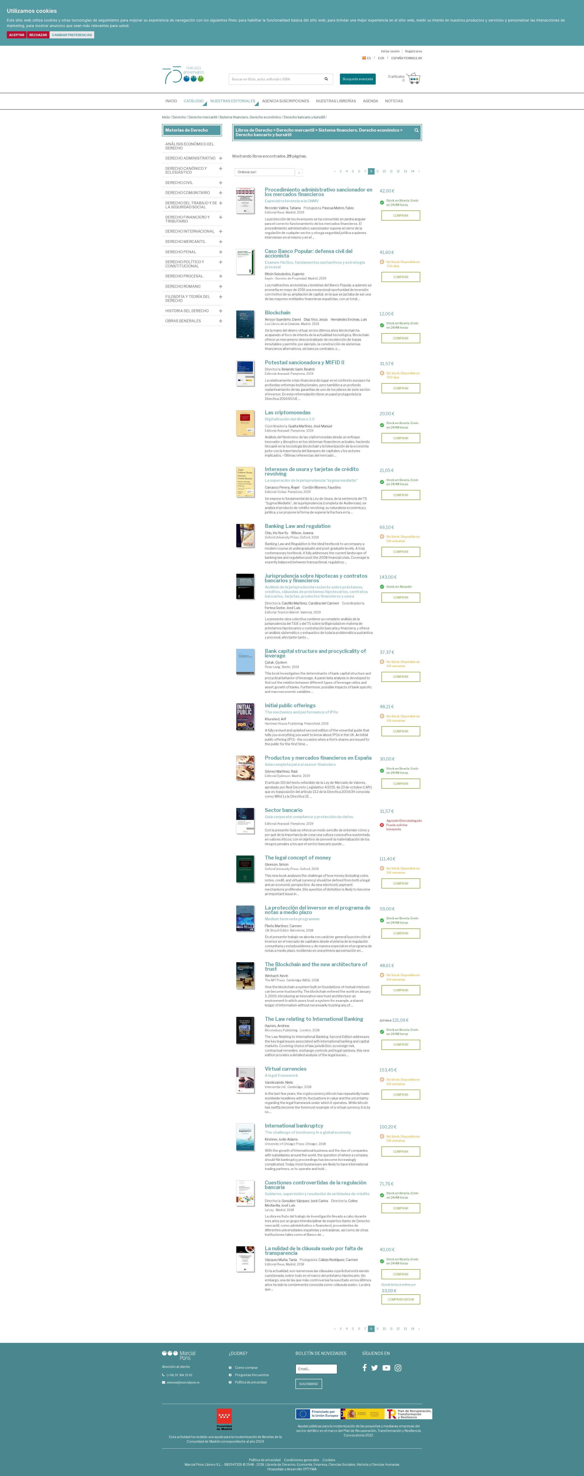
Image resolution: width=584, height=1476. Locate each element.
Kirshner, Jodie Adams (281, 1139)
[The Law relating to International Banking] (245, 1030)
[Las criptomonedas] (245, 423)
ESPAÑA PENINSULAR (406, 58)
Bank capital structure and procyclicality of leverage (315, 653)
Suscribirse (308, 1384)
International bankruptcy (294, 1126)
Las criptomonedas (288, 412)
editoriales (232, 101)
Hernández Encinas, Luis (349, 319)
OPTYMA (310, 1469)
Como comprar (246, 1368)
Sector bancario (284, 810)
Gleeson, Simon (277, 864)
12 (398, 171)
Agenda (370, 101)
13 (405, 171)
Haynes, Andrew (277, 1026)
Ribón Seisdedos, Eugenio (284, 274)
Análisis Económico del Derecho (189, 146)
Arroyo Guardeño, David (283, 319)
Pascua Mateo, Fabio (338, 208)
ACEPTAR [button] (16, 35)
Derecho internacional (190, 231)
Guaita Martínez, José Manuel (310, 426)
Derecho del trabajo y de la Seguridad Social (191, 205)
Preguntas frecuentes (252, 1375)
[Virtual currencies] (245, 1079)
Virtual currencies (286, 1069)
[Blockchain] (245, 324)
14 (412, 171)
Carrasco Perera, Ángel (282, 487)
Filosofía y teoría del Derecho (187, 299)
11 (391, 171)
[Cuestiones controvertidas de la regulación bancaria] (245, 1193)
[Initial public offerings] (245, 716)
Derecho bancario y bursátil (304, 117)
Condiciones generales (301, 1460)
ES (369, 58)
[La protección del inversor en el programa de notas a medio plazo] (245, 918)
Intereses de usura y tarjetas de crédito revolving (312, 471)
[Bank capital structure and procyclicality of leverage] (245, 661)
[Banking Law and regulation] (245, 535)
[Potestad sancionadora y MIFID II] (245, 373)
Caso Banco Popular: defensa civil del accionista (308, 253)
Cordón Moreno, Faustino (321, 487)
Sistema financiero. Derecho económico (250, 117)
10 (384, 171)
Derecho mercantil (202, 117)
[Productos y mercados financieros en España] (245, 767)
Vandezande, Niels (279, 1082)
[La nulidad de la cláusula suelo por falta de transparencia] (245, 1259)
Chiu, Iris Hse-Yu (276, 533)
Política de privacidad (251, 1382)
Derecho (179, 117)
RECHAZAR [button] (38, 35)
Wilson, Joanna (302, 533)
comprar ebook (401, 1299)
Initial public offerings (290, 705)
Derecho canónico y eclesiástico (186, 171)
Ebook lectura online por (398, 1284)
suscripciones (285, 101)
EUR (381, 58)
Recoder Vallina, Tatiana (283, 208)
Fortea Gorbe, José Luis (282, 608)
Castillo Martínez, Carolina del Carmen (310, 603)
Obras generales (183, 321)
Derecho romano (183, 287)
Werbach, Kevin (276, 976)
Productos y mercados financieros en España (318, 758)
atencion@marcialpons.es (183, 1382)
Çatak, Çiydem (276, 662)
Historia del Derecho (187, 311)
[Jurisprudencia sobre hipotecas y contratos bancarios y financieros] (245, 586)
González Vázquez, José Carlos (305, 1201)
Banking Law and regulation (298, 526)
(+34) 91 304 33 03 (179, 1375)
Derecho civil (179, 183)
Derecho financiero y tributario (187, 219)
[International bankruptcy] (245, 1137)
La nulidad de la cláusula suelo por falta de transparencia (314, 1250)
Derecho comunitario (187, 193)
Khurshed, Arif (275, 719)
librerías (336, 101)
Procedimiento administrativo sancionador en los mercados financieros (318, 192)
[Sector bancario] (245, 821)
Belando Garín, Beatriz (298, 369)
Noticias (394, 101)
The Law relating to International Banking (314, 1019)
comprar (400, 215)
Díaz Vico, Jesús (316, 319)
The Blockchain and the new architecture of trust (316, 966)
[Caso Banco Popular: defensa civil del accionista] (245, 261)
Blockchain (277, 313)
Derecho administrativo (190, 158)
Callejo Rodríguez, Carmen (338, 1260)
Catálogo (193, 101)
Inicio (172, 101)
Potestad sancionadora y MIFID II (304, 362)
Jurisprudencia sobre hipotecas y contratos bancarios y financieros (316, 578)
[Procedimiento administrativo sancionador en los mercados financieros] (245, 200)
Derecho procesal (184, 276)
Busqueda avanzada (358, 79)
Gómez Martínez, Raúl (281, 771)
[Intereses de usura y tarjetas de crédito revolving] (245, 482)
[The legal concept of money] (245, 869)
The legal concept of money (298, 858)
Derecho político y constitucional (184, 264)
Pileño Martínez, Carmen (283, 926)
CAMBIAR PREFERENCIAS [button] (72, 35)
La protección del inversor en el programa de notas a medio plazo (317, 910)
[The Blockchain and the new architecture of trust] (245, 975)
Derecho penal (180, 252)
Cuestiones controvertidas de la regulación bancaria (315, 1185)
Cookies (329, 1460)
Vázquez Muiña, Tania (281, 1260)
